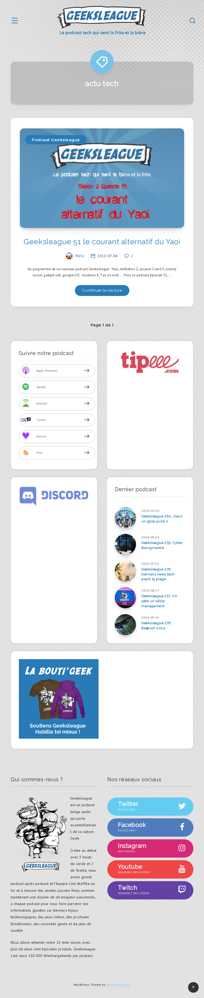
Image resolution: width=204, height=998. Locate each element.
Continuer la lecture (102, 290)
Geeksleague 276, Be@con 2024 (156, 625)
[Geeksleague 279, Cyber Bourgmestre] (125, 544)
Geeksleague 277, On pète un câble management (159, 601)
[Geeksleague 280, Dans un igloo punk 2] (125, 518)
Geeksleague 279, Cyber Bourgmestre (162, 545)
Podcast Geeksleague (56, 139)
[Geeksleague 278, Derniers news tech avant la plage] (125, 571)
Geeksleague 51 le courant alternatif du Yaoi (102, 241)
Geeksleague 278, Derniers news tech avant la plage (158, 574)
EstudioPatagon (118, 985)
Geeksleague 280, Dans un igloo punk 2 (161, 518)
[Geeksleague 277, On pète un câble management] (125, 597)
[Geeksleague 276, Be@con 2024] (125, 624)
